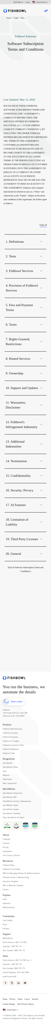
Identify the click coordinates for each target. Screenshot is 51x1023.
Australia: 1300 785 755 (12, 946)
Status (5, 999)
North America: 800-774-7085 (15, 942)
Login (27, 2)
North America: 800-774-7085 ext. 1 (17, 960)
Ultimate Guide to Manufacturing (16, 877)
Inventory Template (10, 881)
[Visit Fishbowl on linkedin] (18, 983)
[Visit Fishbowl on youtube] (25, 983)
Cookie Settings (9, 1004)
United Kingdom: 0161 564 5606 (16, 972)
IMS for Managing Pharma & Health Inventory (21, 873)
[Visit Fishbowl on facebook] (5, 983)
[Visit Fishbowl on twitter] (12, 983)
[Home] (14, 11)
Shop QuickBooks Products (13, 817)
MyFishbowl (18, 2)
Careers (6, 890)
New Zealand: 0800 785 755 (14, 950)
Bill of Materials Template (13, 885)
